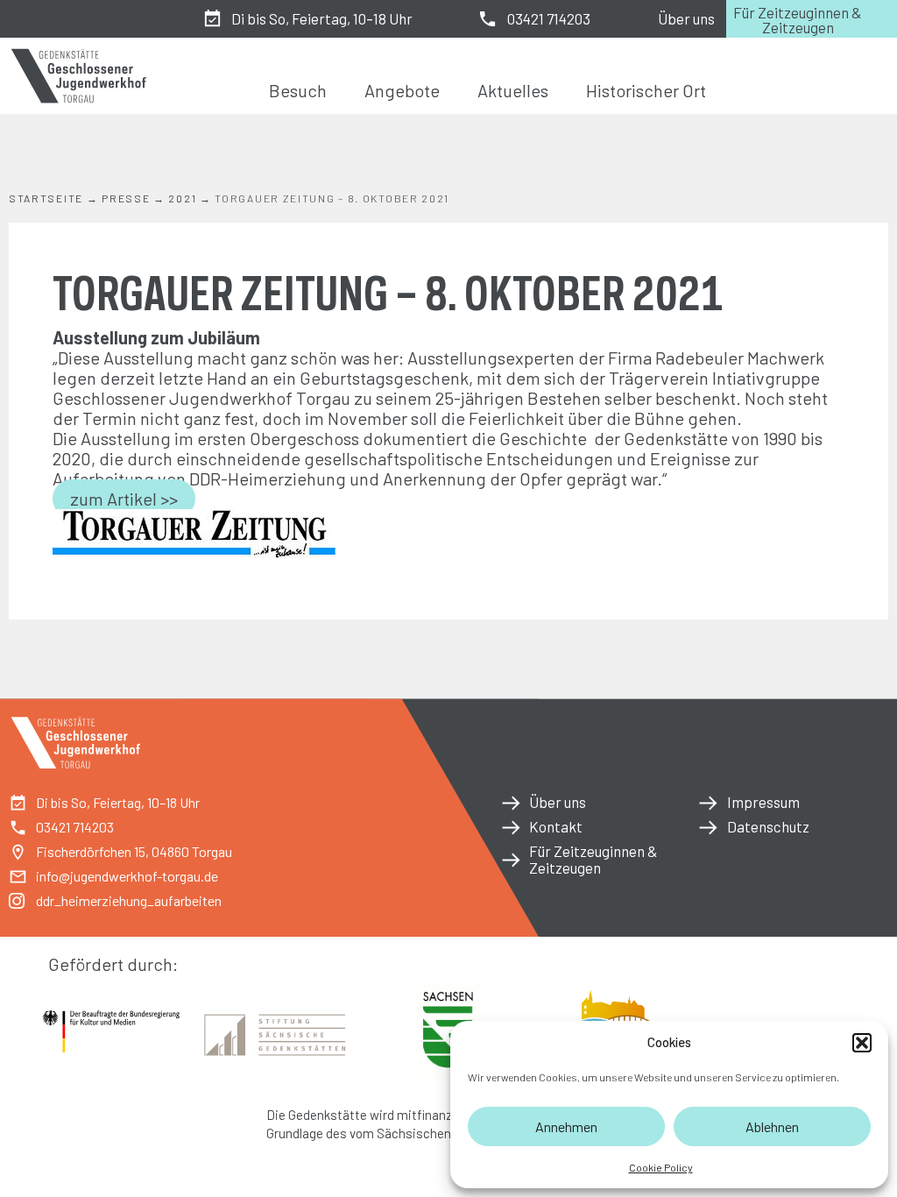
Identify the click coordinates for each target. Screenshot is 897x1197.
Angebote (402, 90)
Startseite (46, 198)
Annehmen (566, 1126)
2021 (182, 198)
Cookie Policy (661, 1167)
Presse (126, 198)
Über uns (686, 18)
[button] (862, 1043)
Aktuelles (512, 90)
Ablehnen (772, 1126)
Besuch (298, 90)
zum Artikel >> (124, 498)
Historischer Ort (646, 90)
